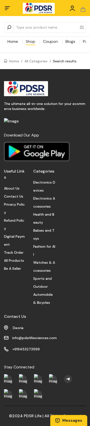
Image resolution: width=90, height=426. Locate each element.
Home (13, 41)
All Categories (36, 61)
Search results (64, 61)
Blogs (70, 41)
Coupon (50, 41)
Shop (30, 41)
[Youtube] (8, 379)
